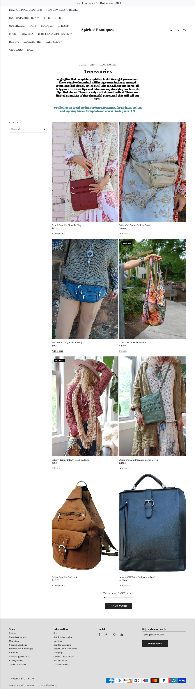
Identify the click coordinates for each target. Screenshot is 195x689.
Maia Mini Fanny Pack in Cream (135, 225)
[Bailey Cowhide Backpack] (85, 524)
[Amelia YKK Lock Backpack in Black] (152, 524)
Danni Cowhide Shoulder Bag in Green (138, 460)
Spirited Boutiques (97, 30)
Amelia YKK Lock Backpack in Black (137, 577)
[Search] (171, 29)
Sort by (14, 123)
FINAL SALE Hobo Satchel (132, 342)
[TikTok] (121, 634)
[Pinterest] (114, 634)
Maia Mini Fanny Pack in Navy (67, 342)
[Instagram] (106, 634)
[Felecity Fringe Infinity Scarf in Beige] (85, 406)
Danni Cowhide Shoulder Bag (66, 225)
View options (58, 233)
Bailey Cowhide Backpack (64, 577)
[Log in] (177, 29)
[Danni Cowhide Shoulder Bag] (85, 172)
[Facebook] (99, 634)
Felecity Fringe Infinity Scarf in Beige (70, 460)
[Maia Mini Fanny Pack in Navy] (85, 289)
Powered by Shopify (48, 685)
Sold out (123, 350)
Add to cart (124, 233)
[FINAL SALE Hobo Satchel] (152, 289)
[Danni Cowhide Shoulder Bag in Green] (152, 406)
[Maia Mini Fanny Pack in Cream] (152, 172)
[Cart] (184, 29)
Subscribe (155, 643)
